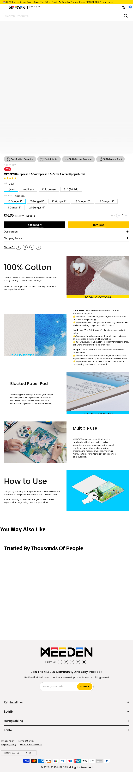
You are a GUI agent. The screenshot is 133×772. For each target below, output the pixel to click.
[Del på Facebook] (18, 247)
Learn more (107, 2)
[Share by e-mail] (38, 247)
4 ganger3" (14, 207)
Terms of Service (26, 741)
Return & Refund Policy (31, 744)
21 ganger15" (37, 207)
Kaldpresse (49, 189)
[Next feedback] (129, 586)
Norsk (28, 753)
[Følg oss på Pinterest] (78, 662)
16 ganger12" (106, 201)
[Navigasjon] (4, 8)
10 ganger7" (15, 201)
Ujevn (11, 189)
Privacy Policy (7, 741)
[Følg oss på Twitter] (66, 662)
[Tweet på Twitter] (31, 247)
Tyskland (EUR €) (11, 753)
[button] (10, 178)
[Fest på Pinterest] (25, 247)
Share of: (9, 247)
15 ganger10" (82, 201)
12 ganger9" (59, 201)
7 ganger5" (37, 201)
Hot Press (28, 189)
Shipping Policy (8, 744)
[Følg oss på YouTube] (84, 662)
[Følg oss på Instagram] (72, 662)
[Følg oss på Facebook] (60, 662)
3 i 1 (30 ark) (71, 189)
